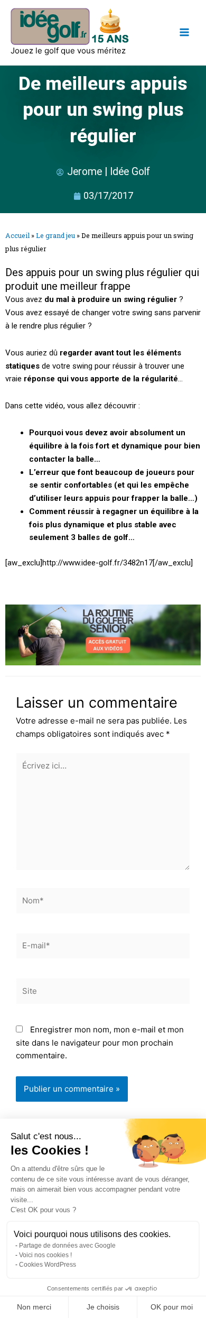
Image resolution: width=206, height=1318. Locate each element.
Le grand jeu (55, 235)
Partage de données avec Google (67, 1245)
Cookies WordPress (47, 1264)
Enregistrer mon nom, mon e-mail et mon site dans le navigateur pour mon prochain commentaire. (100, 1042)
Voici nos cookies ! (45, 1255)
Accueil (17, 235)
